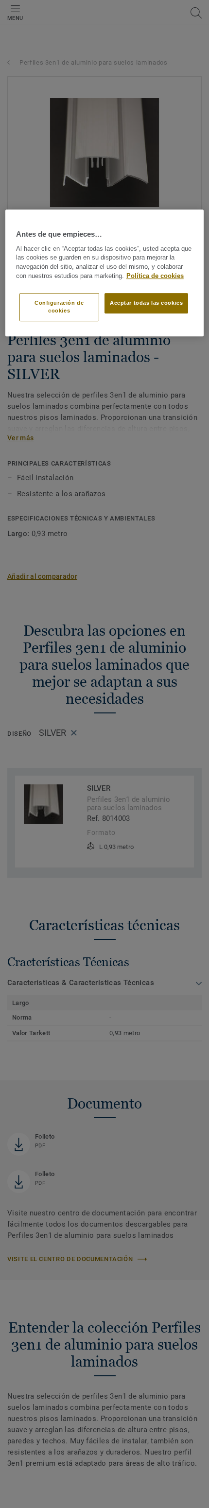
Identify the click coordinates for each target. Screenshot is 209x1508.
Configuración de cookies (59, 306)
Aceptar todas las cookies (146, 303)
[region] (104, 273)
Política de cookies (155, 276)
